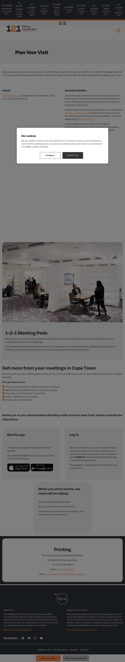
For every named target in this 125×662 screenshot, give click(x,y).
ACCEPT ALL (73, 155)
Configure (50, 155)
